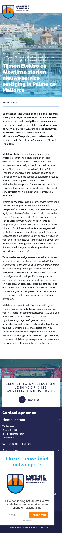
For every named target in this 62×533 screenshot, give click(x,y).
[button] (52, 453)
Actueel (17, 53)
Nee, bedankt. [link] (27, 520)
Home (6, 53)
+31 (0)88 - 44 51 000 (19, 443)
